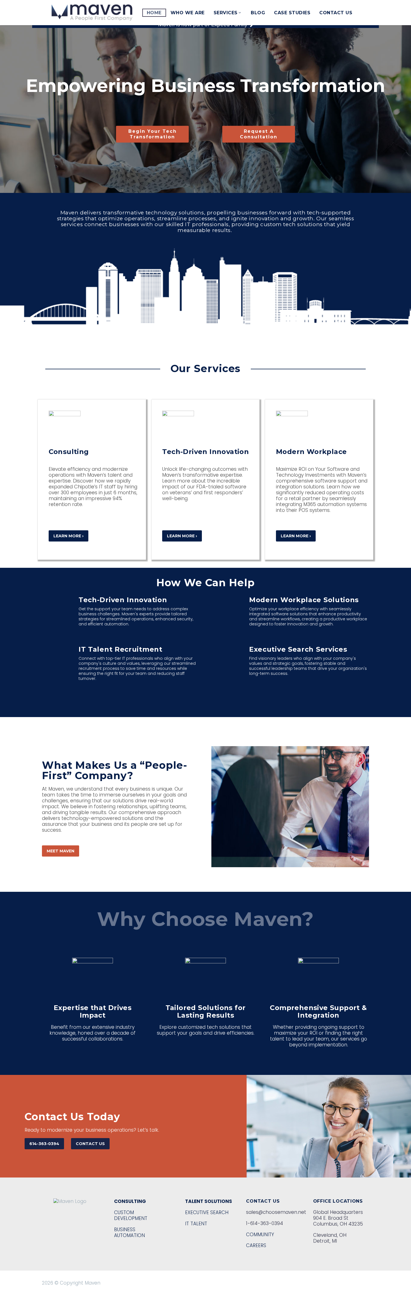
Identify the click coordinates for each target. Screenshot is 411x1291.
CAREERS (256, 1245)
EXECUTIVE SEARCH (206, 1212)
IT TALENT (196, 1223)
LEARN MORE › (68, 535)
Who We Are (188, 12)
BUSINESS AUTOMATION (129, 1232)
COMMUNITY (260, 1234)
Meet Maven (60, 850)
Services (226, 12)
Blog (258, 12)
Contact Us (335, 12)
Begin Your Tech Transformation (152, 134)
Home (154, 12)
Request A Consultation (258, 134)
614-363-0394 (44, 1143)
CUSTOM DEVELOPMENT (130, 1215)
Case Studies (292, 12)
